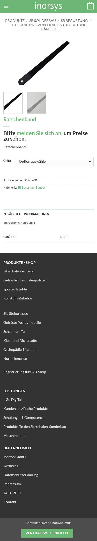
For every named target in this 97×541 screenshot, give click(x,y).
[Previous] (11, 63)
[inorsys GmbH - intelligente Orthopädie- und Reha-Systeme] (48, 6)
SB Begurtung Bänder (31, 187)
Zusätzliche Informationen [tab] (26, 214)
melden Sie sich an (39, 133)
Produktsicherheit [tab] (19, 223)
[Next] (86, 63)
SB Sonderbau (42, 20)
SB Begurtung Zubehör (32, 25)
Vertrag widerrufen (46, 533)
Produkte (15, 20)
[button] (6, 6)
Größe (7, 160)
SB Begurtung (74, 20)
